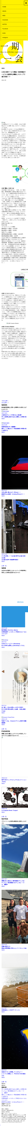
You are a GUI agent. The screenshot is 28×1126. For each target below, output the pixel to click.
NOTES (4, 24)
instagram (5, 37)
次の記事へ (5, 402)
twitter (4, 33)
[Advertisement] (14, 100)
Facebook (5, 28)
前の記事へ (5, 400)
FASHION (5, 20)
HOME (4, 6)
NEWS (4, 11)
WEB (3, 15)
